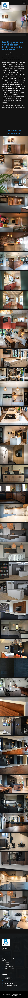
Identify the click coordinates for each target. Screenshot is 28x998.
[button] (24, 2)
